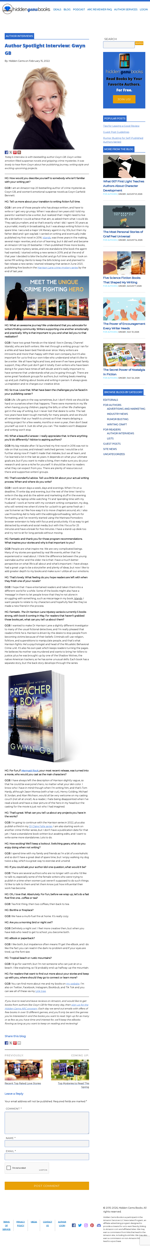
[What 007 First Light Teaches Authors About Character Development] (124, 167)
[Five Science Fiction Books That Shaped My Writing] (124, 263)
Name (11, 1138)
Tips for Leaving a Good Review (121, 126)
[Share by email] (19, 1043)
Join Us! (124, 99)
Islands (47, 237)
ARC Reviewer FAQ (99, 9)
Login (144, 9)
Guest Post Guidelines (116, 132)
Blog (67, 9)
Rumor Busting (117, 419)
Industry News (117, 413)
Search (110, 39)
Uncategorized (114, 454)
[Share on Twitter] (10, 1043)
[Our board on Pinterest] (15, 152)
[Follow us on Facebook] (6, 152)
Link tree (40, 991)
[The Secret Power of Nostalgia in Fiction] (124, 355)
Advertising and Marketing (126, 408)
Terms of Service (6, 1225)
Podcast (79, 9)
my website (73, 983)
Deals (57, 9)
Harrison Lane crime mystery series (58, 267)
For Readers (112, 429)
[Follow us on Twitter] (10, 152)
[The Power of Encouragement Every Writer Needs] (124, 309)
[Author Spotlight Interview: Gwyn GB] (47, 148)
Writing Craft (117, 424)
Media (34, 1222)
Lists (110, 438)
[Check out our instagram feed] (19, 152)
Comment (14, 1108)
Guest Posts (112, 443)
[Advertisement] (75, 19)
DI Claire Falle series (40, 826)
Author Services (125, 9)
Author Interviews (120, 433)
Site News (110, 449)
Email (11, 1151)
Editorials (110, 399)
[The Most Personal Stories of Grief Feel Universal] (124, 217)
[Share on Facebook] (6, 1043)
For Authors (112, 405)
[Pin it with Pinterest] (15, 1043)
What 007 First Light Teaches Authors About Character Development (123, 185)
